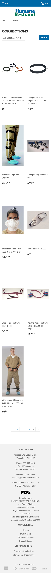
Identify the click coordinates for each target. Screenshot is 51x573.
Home (4, 20)
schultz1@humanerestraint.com (25, 477)
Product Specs (25, 540)
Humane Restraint (27, 564)
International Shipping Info (24, 554)
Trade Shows (25, 533)
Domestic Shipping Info (23, 551)
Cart (47, 3)
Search (25, 530)
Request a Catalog (25, 537)
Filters (44, 37)
